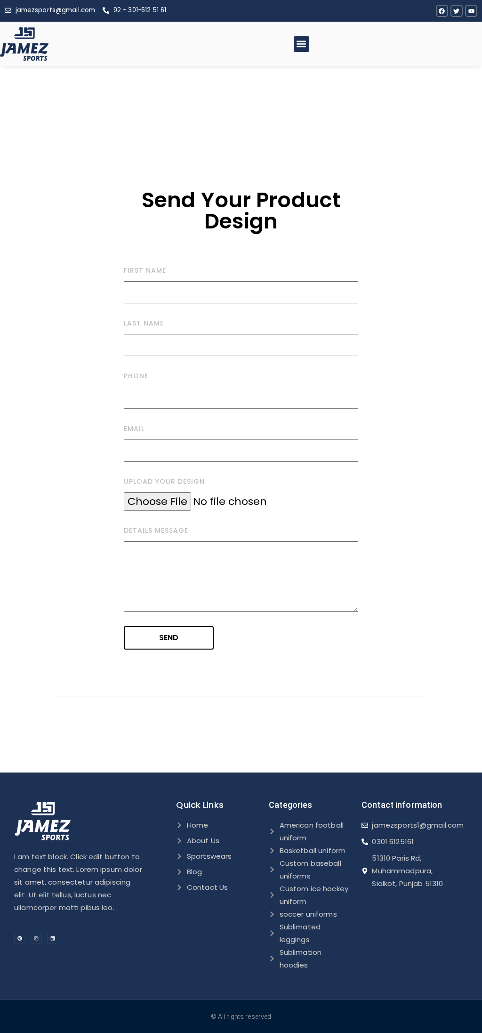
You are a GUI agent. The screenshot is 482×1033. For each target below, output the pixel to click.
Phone (136, 376)
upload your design (164, 481)
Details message (156, 530)
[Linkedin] (52, 938)
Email (134, 428)
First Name (145, 270)
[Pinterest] (19, 938)
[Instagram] (36, 938)
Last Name (144, 323)
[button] (301, 44)
